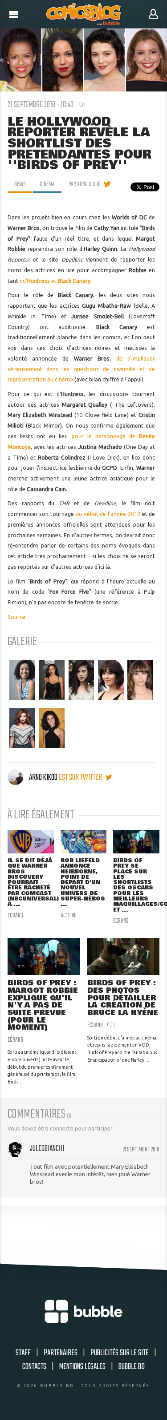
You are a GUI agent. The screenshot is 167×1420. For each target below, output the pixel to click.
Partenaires (60, 1353)
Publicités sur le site (119, 1353)
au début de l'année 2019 (108, 514)
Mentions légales (82, 1366)
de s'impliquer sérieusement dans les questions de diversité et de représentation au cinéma (81, 369)
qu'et (55, 281)
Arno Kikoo (43, 777)
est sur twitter (81, 777)
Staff (23, 1353)
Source (16, 617)
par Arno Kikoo (85, 184)
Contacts (34, 1366)
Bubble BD (131, 1366)
